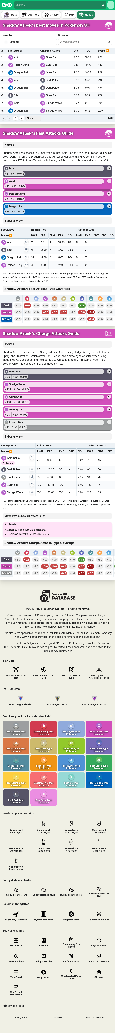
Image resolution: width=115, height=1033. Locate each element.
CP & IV (54, 14)
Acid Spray (13, 457)
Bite (16, 95)
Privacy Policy (20, 1017)
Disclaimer (57, 1017)
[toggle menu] (103, 5)
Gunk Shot (52, 57)
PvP (71, 14)
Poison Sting (21, 64)
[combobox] (57, 5)
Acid (16, 57)
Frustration (13, 477)
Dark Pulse (52, 80)
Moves (88, 14)
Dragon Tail (21, 72)
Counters (33, 14)
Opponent (64, 35)
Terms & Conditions (94, 1017)
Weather (8, 35)
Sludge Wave (54, 102)
